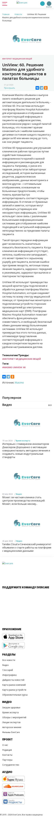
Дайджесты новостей (13, 679)
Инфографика (9, 674)
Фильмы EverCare (11, 732)
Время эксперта (23, 440)
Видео (19, 494)
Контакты (7, 754)
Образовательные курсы (15, 694)
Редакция (7, 749)
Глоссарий (7, 670)
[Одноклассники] (46, 88)
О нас (5, 745)
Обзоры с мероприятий (14, 717)
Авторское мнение (11, 727)
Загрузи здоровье (11, 707)
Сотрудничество (10, 764)
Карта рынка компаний (14, 684)
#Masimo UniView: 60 (14, 367)
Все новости (8, 660)
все (50, 405)
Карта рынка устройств (14, 689)
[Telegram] (41, 88)
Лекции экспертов (11, 722)
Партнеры (7, 759)
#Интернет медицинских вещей (17, 59)
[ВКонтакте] (37, 88)
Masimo (19, 382)
